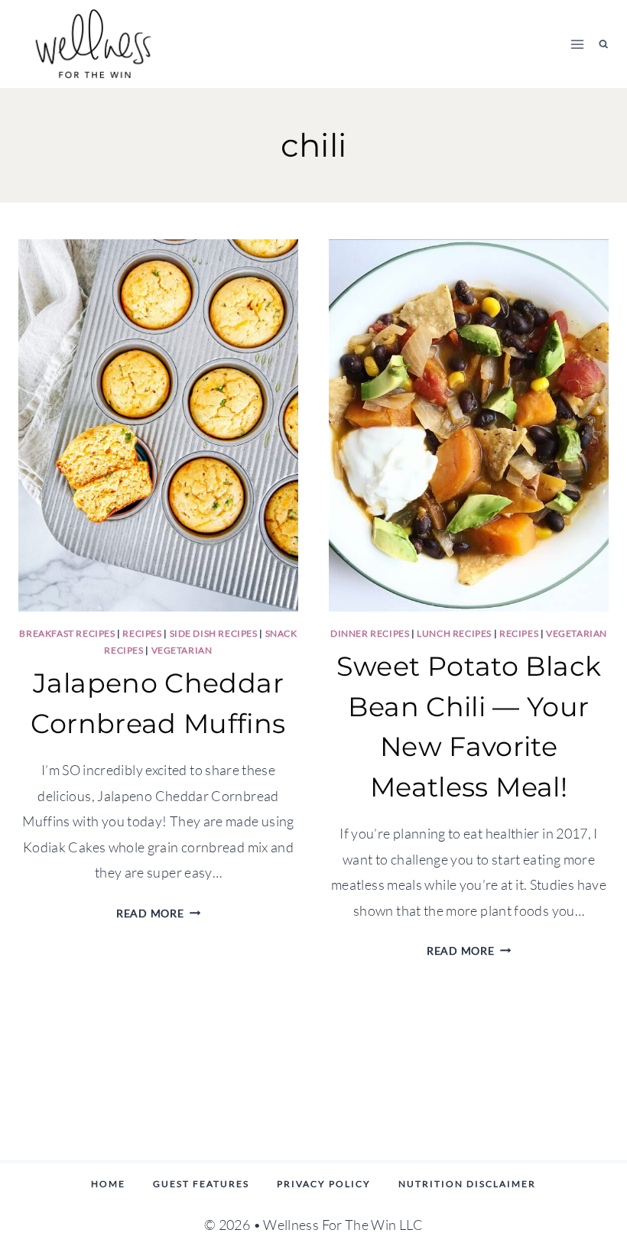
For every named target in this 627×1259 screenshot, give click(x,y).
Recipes (141, 633)
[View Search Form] (604, 44)
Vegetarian (182, 650)
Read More (158, 913)
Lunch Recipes (454, 633)
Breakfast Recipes (67, 633)
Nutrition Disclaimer (467, 1183)
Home (108, 1183)
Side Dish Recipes (214, 633)
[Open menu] (578, 44)
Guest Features (201, 1183)
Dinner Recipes (369, 633)
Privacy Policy (324, 1183)
